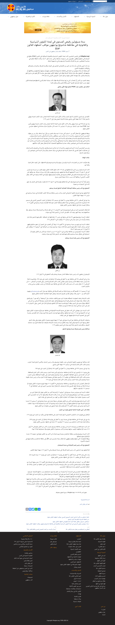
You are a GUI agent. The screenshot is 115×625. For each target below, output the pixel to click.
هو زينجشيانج (35, 291)
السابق (88, 527)
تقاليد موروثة (53, 539)
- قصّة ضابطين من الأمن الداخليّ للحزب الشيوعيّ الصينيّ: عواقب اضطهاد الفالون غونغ (68, 517)
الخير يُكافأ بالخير (28, 561)
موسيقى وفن (53, 542)
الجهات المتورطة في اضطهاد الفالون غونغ (70, 565)
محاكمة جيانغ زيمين (27, 571)
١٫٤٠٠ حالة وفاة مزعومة (26, 539)
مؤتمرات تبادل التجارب (99, 579)
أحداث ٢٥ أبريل (77, 579)
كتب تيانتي (80, 1)
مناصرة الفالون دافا (100, 568)
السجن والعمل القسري (75, 554)
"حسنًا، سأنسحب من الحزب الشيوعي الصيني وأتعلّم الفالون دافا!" (41, 529)
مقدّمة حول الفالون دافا (99, 539)
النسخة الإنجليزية (85, 500)
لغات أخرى (87, 1)
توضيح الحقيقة (101, 571)
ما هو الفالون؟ (101, 547)
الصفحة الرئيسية (65, 38)
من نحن (103, 606)
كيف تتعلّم (102, 544)
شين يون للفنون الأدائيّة (75, 586)
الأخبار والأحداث (61, 17)
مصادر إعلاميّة (28, 574)
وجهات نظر (53, 547)
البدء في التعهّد (101, 556)
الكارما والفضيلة (30, 17)
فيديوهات (29, 577)
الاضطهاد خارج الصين (75, 562)
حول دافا (105, 17)
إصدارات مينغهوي (71, 1)
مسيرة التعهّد (102, 573)
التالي (55, 527)
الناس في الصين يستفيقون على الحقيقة (22, 568)
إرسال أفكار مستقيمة (100, 558)
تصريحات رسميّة (28, 566)
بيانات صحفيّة (77, 599)
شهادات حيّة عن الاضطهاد (74, 559)
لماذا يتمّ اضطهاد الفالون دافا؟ (73, 544)
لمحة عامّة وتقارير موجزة (75, 542)
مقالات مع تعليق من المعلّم (99, 581)
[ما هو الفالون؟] (11, 5)
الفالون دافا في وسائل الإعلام (74, 591)
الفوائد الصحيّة (101, 542)
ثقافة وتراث (45, 17)
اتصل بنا (103, 610)
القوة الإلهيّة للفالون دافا (99, 563)
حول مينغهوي (14, 17)
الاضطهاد (76, 17)
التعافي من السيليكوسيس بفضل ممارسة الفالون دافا (77, 529)
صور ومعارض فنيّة (76, 584)
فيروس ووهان (77, 567)
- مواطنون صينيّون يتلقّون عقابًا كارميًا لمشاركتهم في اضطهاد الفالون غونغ (71, 522)
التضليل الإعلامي (27, 536)
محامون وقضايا (28, 553)
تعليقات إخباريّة (77, 602)
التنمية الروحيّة (91, 17)
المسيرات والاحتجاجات (75, 573)
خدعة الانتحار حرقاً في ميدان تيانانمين (23, 544)
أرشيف (103, 615)
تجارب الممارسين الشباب (99, 566)
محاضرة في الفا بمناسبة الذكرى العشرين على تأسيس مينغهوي (95, 587)
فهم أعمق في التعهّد (100, 584)
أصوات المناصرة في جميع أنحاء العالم (23, 558)
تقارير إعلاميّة (77, 596)
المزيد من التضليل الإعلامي (25, 547)
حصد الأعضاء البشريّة (75, 549)
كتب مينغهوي (29, 580)
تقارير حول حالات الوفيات (74, 547)
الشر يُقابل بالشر (49, 38)
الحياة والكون (53, 544)
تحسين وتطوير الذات (100, 576)
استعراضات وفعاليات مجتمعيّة (73, 589)
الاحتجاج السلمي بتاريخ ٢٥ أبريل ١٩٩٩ (23, 542)
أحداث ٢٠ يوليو (77, 581)
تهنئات (79, 594)
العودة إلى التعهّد (101, 561)
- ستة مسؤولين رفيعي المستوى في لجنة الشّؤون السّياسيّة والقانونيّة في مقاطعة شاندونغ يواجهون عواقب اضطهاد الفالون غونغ (57, 524)
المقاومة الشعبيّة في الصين (25, 556)
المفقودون (78, 552)
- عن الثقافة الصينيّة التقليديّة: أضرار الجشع (78, 520)
